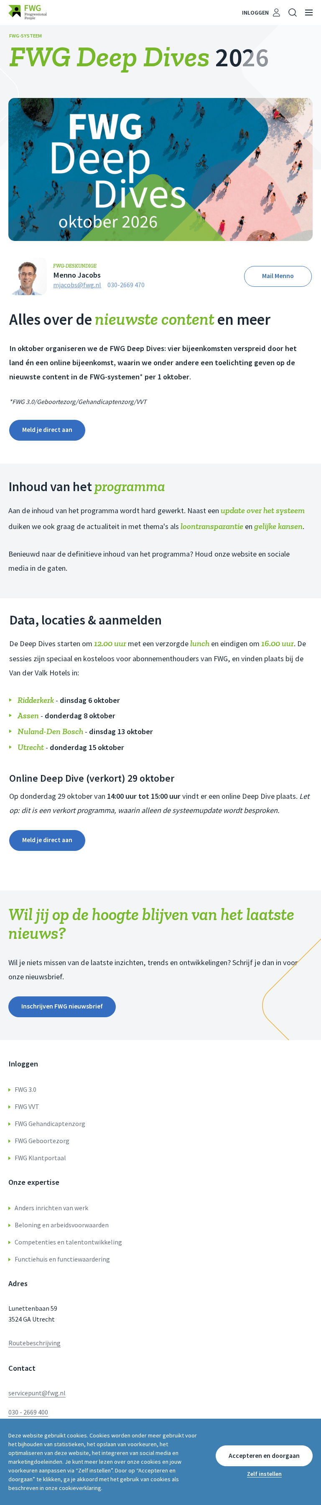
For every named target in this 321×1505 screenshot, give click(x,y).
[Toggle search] (292, 12)
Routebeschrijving (34, 1343)
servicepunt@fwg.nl (37, 1393)
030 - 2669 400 (28, 1412)
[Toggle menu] (309, 12)
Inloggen (255, 12)
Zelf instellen (264, 1473)
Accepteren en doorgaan (264, 1456)
